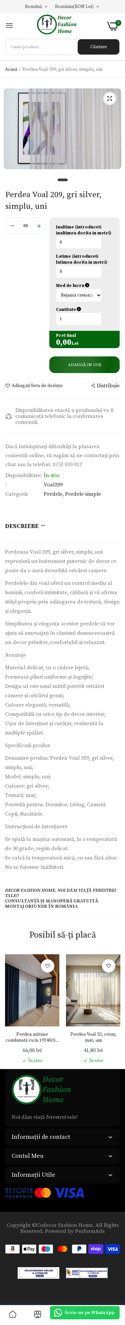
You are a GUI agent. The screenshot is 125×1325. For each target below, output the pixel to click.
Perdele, (54, 494)
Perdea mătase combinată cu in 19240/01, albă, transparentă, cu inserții (32, 1037)
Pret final (66, 335)
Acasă (11, 69)
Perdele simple (83, 494)
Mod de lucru (84, 286)
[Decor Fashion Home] (60, 26)
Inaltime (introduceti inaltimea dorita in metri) (83, 230)
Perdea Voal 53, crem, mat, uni (93, 1037)
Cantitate (84, 310)
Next (111, 1009)
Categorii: (16, 494)
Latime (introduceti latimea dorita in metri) (81, 259)
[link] (47, 966)
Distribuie (108, 385)
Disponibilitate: (23, 475)
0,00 (63, 342)
